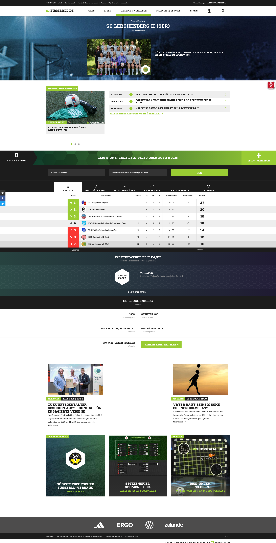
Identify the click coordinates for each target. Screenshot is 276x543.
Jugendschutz (98, 536)
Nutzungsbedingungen (82, 536)
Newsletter (124, 3)
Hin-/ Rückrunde (96, 190)
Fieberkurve (152, 190)
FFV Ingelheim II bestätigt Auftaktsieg (67, 127)
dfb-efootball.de (70, 3)
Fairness (208, 190)
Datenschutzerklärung (64, 536)
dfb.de (60, 3)
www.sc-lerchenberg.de (119, 343)
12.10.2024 (116, 108)
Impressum (50, 536)
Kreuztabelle (180, 190)
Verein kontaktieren (161, 344)
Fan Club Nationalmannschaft (88, 3)
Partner (103, 3)
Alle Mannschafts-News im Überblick (135, 114)
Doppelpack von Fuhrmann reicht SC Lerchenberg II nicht (173, 101)
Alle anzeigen (137, 292)
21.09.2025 (116, 94)
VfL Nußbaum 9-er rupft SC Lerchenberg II (167, 108)
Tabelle (68, 190)
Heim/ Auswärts (124, 190)
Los (199, 173)
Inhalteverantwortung (113, 536)
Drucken (200, 250)
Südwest (141, 21)
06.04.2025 (117, 101)
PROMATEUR (51, 3)
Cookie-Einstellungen (130, 536)
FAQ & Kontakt (113, 3)
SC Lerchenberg (138, 301)
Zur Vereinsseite (138, 31)
